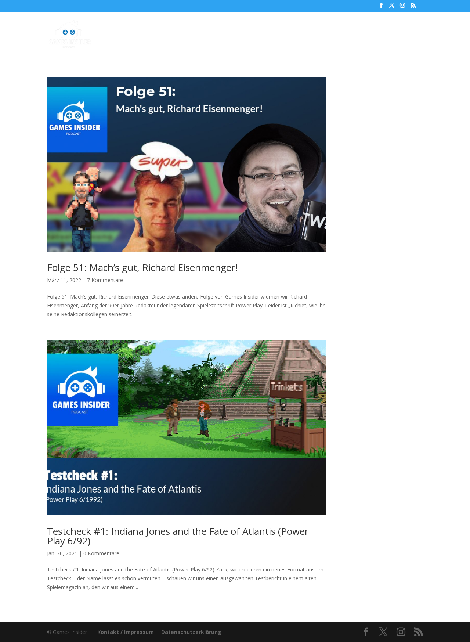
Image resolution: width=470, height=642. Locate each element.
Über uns (284, 35)
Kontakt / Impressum (125, 631)
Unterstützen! (327, 35)
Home (134, 35)
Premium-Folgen (231, 35)
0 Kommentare (101, 553)
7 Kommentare (105, 280)
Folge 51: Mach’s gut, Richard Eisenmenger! (142, 267)
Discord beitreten (382, 35)
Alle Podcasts (172, 35)
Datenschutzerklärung (191, 631)
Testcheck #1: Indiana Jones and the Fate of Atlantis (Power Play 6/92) (177, 535)
